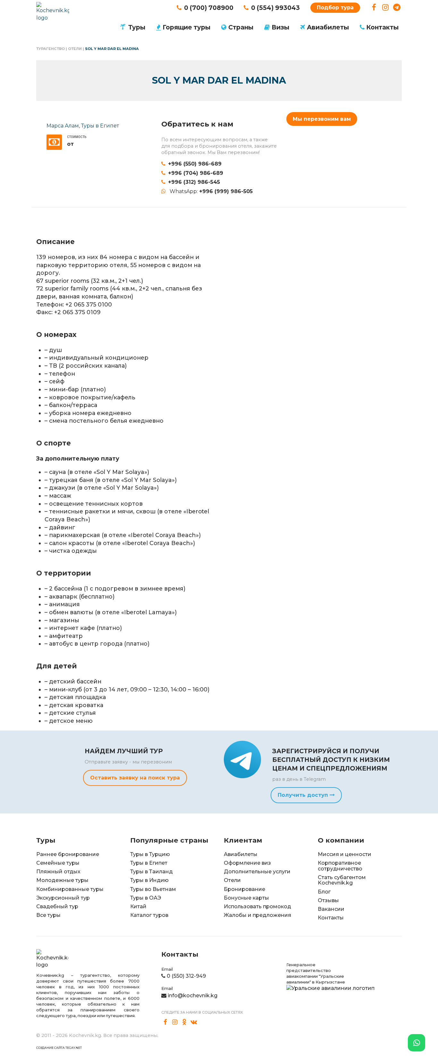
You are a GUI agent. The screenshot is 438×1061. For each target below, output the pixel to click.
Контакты (382, 27)
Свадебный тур (57, 906)
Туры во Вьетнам (153, 889)
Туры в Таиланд (151, 872)
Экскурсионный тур (63, 898)
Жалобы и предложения (257, 915)
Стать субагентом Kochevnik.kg (342, 880)
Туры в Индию (149, 880)
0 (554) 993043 (275, 8)
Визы (280, 27)
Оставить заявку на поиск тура (135, 778)
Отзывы (328, 900)
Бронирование (244, 889)
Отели (75, 48)
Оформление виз (247, 863)
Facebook (374, 7)
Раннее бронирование (67, 854)
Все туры (48, 915)
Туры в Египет (100, 126)
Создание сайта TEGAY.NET (59, 1047)
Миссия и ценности (344, 854)
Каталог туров (149, 915)
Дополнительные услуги (257, 872)
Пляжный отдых (58, 872)
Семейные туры (58, 863)
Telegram (397, 7)
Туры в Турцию (150, 854)
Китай (138, 906)
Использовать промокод (257, 906)
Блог (324, 892)
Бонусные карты (246, 898)
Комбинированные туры (70, 889)
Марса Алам (62, 126)
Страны (240, 27)
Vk (194, 1022)
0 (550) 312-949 (186, 976)
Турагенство (50, 48)
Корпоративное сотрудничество (340, 866)
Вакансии (331, 909)
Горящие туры (186, 27)
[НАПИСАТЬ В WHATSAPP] (416, 1042)
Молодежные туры (62, 880)
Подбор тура (335, 7)
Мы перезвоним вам (322, 119)
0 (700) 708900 (208, 8)
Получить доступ (304, 795)
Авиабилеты (328, 27)
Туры (136, 27)
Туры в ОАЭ (145, 898)
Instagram (386, 7)
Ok (184, 1022)
